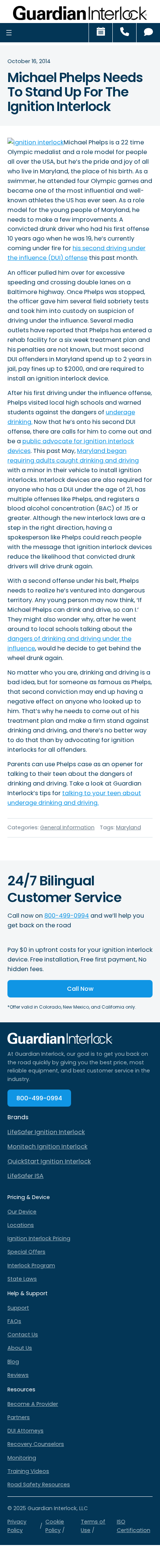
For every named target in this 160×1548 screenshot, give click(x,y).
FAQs (14, 1321)
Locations (20, 1225)
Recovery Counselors (35, 1444)
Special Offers (26, 1251)
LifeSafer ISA (25, 1176)
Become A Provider (32, 1404)
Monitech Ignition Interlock (47, 1146)
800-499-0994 (66, 915)
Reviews (18, 1375)
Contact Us (22, 1334)
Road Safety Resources (38, 1484)
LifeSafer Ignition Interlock (46, 1132)
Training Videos (28, 1471)
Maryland (128, 827)
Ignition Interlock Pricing (38, 1238)
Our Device (21, 1211)
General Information (67, 827)
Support (18, 1308)
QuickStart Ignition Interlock (49, 1161)
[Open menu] (9, 32)
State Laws (22, 1279)
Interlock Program (31, 1265)
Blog (13, 1361)
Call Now (80, 988)
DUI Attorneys (25, 1430)
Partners (18, 1417)
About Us (19, 1348)
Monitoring (21, 1458)
